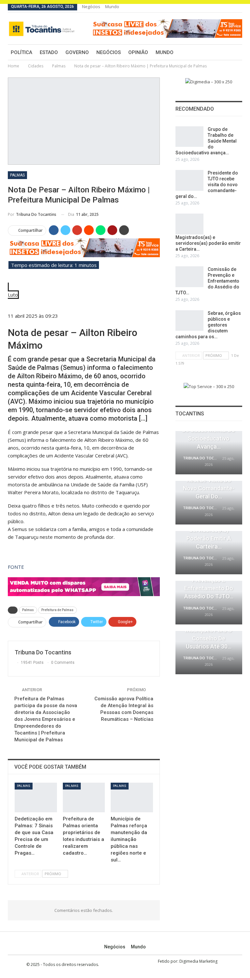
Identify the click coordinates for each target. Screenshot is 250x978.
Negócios (91, 6)
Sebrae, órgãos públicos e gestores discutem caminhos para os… (208, 325)
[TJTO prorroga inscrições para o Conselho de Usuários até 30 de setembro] (209, 653)
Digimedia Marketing (198, 961)
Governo (77, 52)
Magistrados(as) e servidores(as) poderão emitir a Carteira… (208, 243)
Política (21, 52)
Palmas (17, 175)
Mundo (112, 6)
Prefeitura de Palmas (57, 610)
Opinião (138, 52)
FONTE (16, 567)
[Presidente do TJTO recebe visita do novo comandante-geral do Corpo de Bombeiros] (189, 180)
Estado (49, 52)
